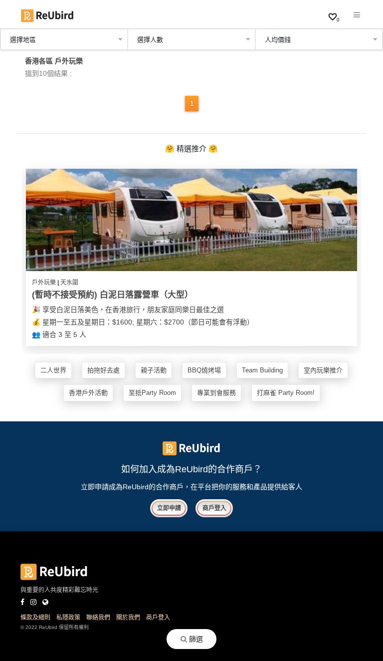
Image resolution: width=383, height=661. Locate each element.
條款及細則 (35, 617)
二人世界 (53, 370)
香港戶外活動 (88, 392)
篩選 (195, 639)
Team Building (262, 370)
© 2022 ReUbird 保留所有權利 (54, 627)
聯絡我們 (98, 617)
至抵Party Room (152, 392)
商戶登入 (214, 508)
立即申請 (169, 508)
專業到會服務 (216, 392)
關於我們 (128, 617)
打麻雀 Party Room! (286, 392)
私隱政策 (68, 617)
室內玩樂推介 (323, 370)
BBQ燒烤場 (204, 370)
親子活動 (154, 370)
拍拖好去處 (103, 370)
